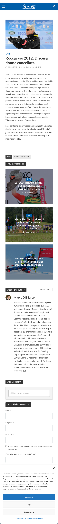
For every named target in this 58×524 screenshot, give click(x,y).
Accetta (29, 497)
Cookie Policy (19, 518)
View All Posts (45, 289)
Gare (7, 54)
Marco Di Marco (27, 67)
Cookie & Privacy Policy (34, 518)
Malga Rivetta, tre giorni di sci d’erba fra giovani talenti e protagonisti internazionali (29, 224)
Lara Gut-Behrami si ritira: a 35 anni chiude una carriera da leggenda (29, 186)
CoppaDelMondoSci (22, 156)
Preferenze (29, 512)
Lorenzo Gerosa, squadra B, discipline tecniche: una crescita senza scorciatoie (29, 261)
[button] (53, 468)
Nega (29, 504)
